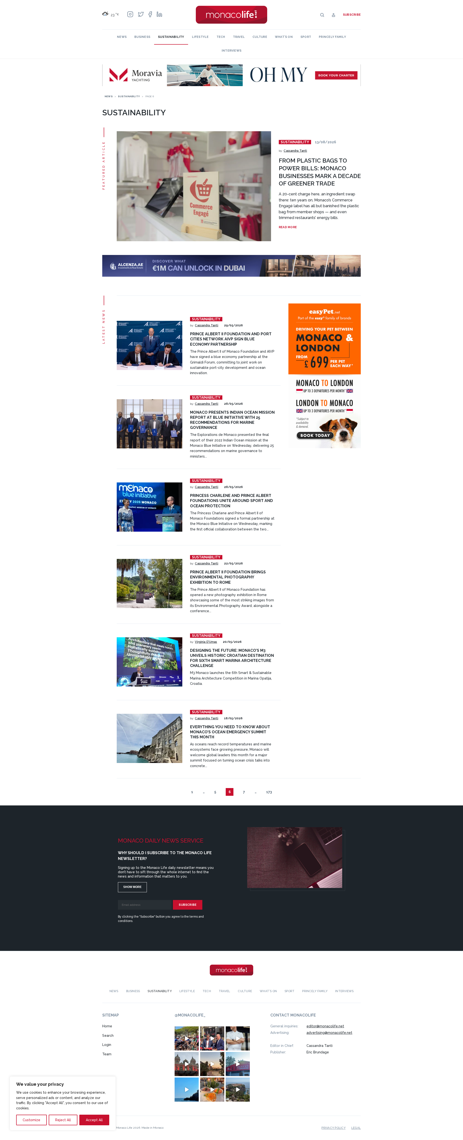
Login (106, 1045)
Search (108, 1035)
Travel (239, 37)
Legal (356, 1128)
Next (282, 792)
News (122, 37)
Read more (288, 227)
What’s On (284, 37)
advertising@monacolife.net (329, 1033)
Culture (259, 37)
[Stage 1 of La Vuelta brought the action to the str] (212, 1038)
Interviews (231, 50)
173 (269, 792)
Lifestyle (200, 37)
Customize (31, 1120)
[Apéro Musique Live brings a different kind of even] (238, 1064)
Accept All (94, 1120)
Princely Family (332, 37)
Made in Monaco (152, 1127)
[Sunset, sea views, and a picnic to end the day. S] (212, 1064)
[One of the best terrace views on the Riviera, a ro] (212, 1090)
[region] (63, 1103)
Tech (221, 37)
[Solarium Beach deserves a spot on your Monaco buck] (187, 1090)
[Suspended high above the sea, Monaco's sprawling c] (238, 1090)
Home (107, 1026)
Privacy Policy (333, 1128)
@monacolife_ (190, 1015)
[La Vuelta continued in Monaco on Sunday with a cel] (187, 1038)
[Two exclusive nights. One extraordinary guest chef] (238, 1038)
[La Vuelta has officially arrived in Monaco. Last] (187, 1064)
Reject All (63, 1120)
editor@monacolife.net (325, 1026)
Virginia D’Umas (206, 642)
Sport (305, 37)
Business (142, 37)
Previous (181, 792)
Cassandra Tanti (295, 150)
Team (106, 1054)
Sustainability (171, 37)
